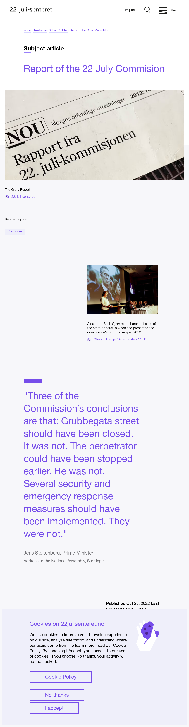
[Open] (147, 10)
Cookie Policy (61, 677)
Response (15, 231)
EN (133, 10)
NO (126, 10)
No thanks (57, 695)
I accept (54, 708)
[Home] (31, 10)
